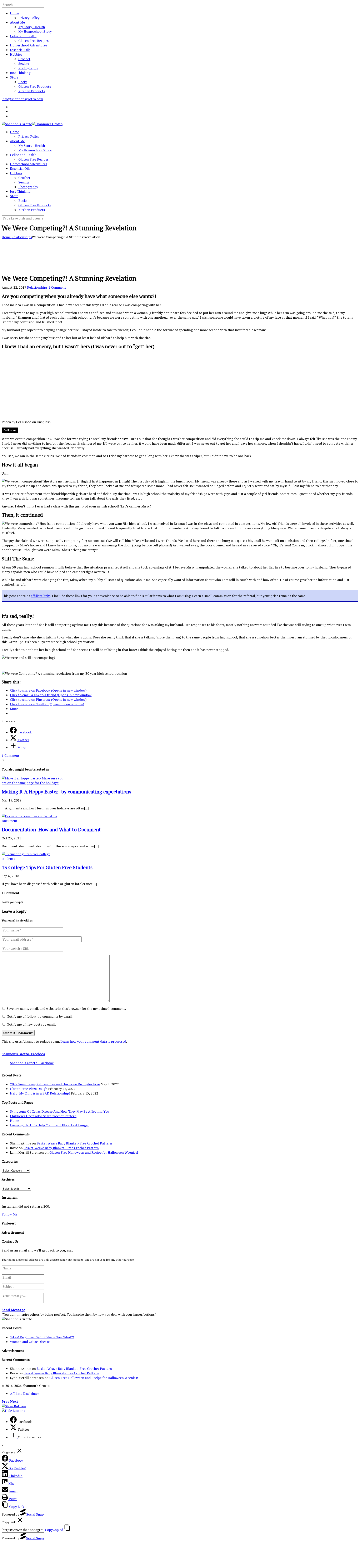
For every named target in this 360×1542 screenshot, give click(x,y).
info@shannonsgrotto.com (22, 99)
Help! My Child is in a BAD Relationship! (40, 1093)
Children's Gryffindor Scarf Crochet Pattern (43, 1116)
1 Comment (57, 287)
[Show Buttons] (14, 1406)
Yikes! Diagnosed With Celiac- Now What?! (42, 1337)
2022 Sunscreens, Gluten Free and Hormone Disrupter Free (55, 1084)
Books (22, 82)
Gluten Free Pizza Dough (28, 1088)
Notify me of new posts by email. (31, 1024)
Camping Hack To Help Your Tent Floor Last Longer (49, 1125)
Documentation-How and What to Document (51, 829)
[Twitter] (14, 1429)
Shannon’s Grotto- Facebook (23, 1054)
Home (14, 13)
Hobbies (16, 54)
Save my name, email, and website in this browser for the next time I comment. (66, 1008)
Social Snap (35, 1514)
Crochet (24, 59)
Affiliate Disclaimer (24, 1393)
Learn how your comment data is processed (93, 1041)
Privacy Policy (28, 17)
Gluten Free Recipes (33, 40)
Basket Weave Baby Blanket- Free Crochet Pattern (74, 1143)
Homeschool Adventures (28, 45)
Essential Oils (20, 49)
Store (14, 77)
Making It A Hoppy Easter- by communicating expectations (66, 791)
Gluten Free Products (34, 86)
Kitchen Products (31, 91)
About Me (17, 22)
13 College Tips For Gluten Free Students (47, 867)
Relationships (21, 237)
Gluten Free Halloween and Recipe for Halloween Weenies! (93, 1152)
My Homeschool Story (35, 31)
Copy (54, 1529)
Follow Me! (10, 1214)
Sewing (23, 63)
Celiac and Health (23, 36)
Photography (28, 68)
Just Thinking (20, 72)
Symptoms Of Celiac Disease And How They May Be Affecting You (59, 1111)
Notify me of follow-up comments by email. (39, 1016)
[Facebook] (14, 1421)
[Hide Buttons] (13, 1410)
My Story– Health (31, 27)
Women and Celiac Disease (30, 1341)
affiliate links (40, 595)
